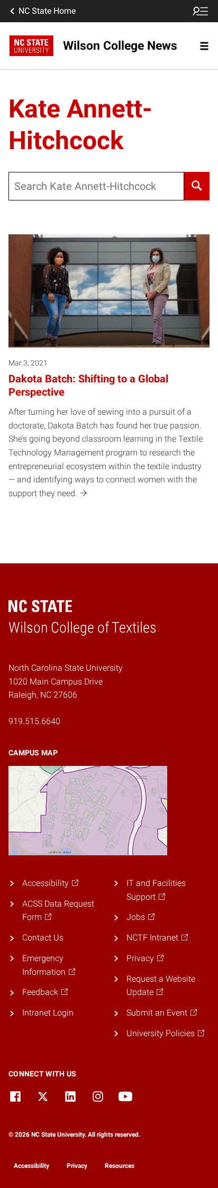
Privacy (77, 1165)
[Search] (197, 186)
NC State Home (47, 11)
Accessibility (31, 1165)
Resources (119, 1165)
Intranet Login (48, 1013)
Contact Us (42, 938)
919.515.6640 (34, 721)
